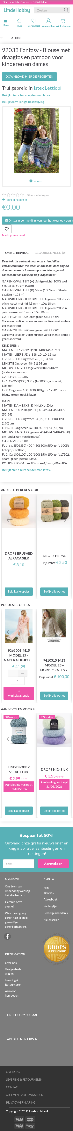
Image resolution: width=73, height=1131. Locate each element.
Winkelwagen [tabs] (63, 26)
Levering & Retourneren (13, 982)
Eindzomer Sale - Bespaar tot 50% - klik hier (25, 2)
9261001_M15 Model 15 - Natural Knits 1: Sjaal (19, 655)
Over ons (11, 962)
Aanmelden (48, 26)
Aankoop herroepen (11, 993)
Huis (19, 25)
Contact (13, 1087)
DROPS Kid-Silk (54, 769)
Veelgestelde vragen (13, 971)
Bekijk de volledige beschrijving (23, 101)
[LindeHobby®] (16, 9)
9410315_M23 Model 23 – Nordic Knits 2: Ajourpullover (54, 665)
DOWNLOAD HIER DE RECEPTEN (29, 76)
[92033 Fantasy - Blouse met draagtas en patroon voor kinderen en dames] (36, 140)
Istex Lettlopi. (48, 88)
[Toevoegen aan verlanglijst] (7, 228)
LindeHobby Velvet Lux (19, 769)
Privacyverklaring (20, 1102)
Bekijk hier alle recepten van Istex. (26, 95)
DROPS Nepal (54, 556)
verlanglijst (34, 25)
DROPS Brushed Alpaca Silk (19, 555)
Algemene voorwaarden (24, 1095)
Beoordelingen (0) (50, 252)
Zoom (37, 181)
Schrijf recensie (16, 199)
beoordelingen (38, 195)
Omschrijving (17, 252)
